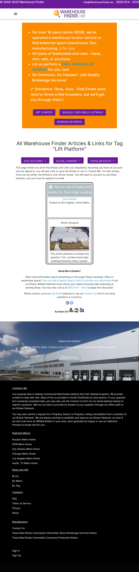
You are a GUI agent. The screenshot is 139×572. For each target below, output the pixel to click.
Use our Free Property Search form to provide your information (77, 280)
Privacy (16, 508)
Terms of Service (21, 503)
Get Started (44, 112)
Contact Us (90, 293)
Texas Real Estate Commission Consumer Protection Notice (45, 537)
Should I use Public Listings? (82, 112)
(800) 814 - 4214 (77, 287)
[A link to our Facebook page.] (68, 303)
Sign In (16, 550)
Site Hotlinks (35, 160)
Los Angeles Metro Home (26, 458)
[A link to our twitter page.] (71, 303)
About (15, 512)
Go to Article (69, 199)
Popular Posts (102, 160)
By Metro (17, 480)
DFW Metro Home (22, 444)
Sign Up (16, 555)
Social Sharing (68, 160)
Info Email (56, 293)
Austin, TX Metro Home (25, 463)
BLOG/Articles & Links (86, 397)
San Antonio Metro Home (26, 448)
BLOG (15, 476)
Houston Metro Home (24, 439)
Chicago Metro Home (24, 453)
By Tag (16, 485)
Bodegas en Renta (69, 121)
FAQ (14, 498)
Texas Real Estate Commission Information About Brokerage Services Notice (54, 532)
